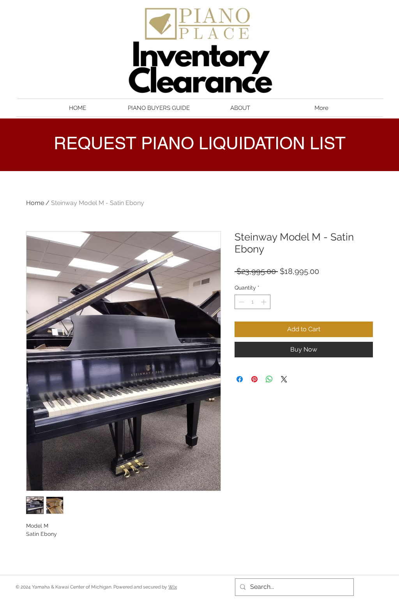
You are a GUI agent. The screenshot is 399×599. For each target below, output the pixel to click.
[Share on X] (284, 379)
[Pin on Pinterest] (254, 379)
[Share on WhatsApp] (269, 379)
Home (35, 203)
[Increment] (264, 302)
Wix (172, 587)
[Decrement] (240, 302)
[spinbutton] (252, 302)
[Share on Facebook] (239, 379)
